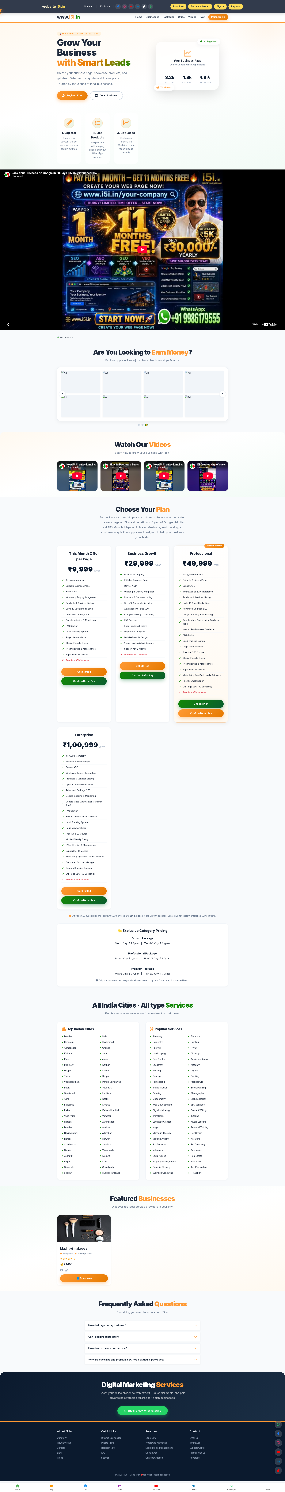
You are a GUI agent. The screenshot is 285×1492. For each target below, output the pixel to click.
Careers (61, 1447)
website (53, 6)
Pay (51, 1489)
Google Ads (151, 1452)
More (268, 1489)
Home (138, 16)
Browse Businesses (111, 1437)
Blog (59, 1452)
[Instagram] (278, 1443)
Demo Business (108, 95)
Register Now (108, 1447)
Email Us (194, 1437)
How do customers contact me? (107, 1348)
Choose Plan (201, 703)
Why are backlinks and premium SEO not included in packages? (126, 1359)
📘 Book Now (84, 1278)
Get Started (84, 671)
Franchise (178, 6)
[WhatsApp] (278, 1424)
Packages (168, 16)
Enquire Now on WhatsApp (144, 1410)
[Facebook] (278, 1433)
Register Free (75, 95)
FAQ (202, 16)
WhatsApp (195, 1442)
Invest (119, 1489)
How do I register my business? (107, 1325)
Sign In (220, 6)
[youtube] (278, 1470)
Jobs (85, 1489)
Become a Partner (200, 6)
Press (60, 1457)
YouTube (156, 1489)
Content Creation (154, 1457)
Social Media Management (159, 1447)
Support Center (197, 1447)
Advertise (195, 1457)
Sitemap (105, 1457)
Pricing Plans (107, 1442)
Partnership (218, 16)
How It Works (64, 1442)
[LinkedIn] (278, 1461)
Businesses (152, 16)
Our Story (62, 1437)
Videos (192, 16)
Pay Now (235, 6)
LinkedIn (193, 1489)
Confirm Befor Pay (84, 681)
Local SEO (150, 1437)
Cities (181, 16)
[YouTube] (278, 1452)
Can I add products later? (103, 1336)
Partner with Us (197, 1452)
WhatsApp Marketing (156, 1442)
